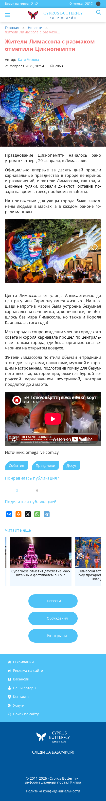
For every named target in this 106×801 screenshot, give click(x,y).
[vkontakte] (70, 762)
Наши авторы (24, 688)
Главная (12, 27)
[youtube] (81, 762)
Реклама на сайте (28, 670)
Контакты (21, 696)
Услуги (18, 705)
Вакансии (21, 679)
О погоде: (76, 3)
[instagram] (36, 762)
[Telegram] (46, 514)
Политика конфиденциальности (53, 791)
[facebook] (25, 762)
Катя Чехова (28, 59)
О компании (23, 662)
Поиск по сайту (26, 714)
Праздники (45, 465)
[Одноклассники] (18, 514)
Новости (35, 27)
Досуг (71, 465)
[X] (28, 514)
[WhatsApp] (37, 514)
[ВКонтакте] (9, 514)
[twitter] (47, 762)
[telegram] (59, 762)
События (16, 465)
